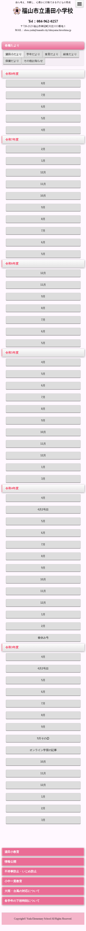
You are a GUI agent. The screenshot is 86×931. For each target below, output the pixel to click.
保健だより (12, 60)
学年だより (33, 54)
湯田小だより (13, 54)
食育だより (51, 54)
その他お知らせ (33, 60)
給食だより (70, 54)
